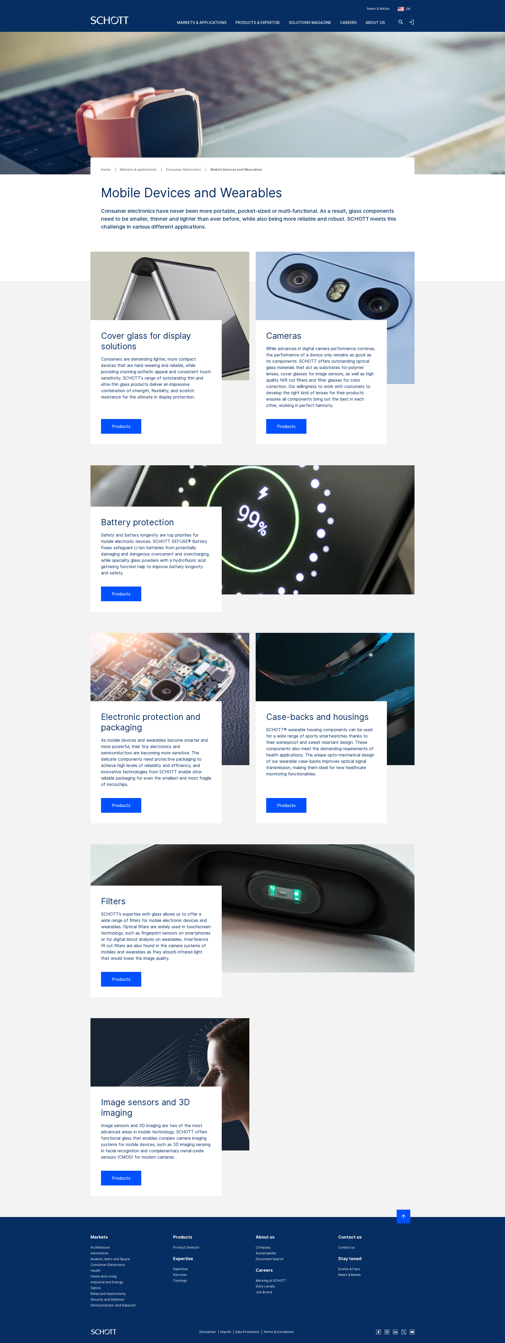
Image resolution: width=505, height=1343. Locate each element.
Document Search (270, 1259)
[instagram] (387, 1332)
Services (180, 1275)
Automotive (99, 1253)
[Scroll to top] (403, 1216)
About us (375, 22)
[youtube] (412, 1332)
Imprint (225, 1332)
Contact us (346, 1247)
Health (95, 1271)
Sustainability (266, 1253)
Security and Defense (107, 1299)
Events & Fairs (349, 1269)
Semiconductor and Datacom (113, 1305)
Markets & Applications (201, 22)
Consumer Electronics (184, 169)
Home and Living (103, 1276)
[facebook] (378, 1332)
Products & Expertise (257, 22)
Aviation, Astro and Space (110, 1259)
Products (121, 426)
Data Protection (247, 1332)
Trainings (180, 1281)
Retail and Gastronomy (108, 1294)
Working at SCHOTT (271, 1281)
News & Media (378, 9)
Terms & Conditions (279, 1332)
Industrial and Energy (106, 1282)
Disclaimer (207, 1332)
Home (106, 169)
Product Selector (186, 1247)
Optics (95, 1288)
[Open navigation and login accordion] (411, 22)
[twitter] (403, 1332)
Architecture (100, 1247)
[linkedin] (395, 1332)
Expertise (180, 1269)
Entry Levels (265, 1286)
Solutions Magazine (310, 22)
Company (263, 1247)
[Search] (401, 22)
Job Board (264, 1292)
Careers (348, 22)
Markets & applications (138, 169)
